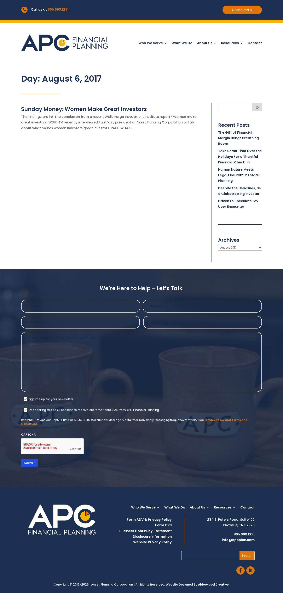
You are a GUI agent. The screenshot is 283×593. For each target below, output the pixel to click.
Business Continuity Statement (145, 531)
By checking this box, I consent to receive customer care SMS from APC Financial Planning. (94, 410)
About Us (204, 43)
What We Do (182, 43)
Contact (255, 43)
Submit (29, 463)
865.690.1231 (58, 9)
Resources (230, 43)
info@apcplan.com (238, 539)
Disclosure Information (152, 536)
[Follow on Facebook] (240, 570)
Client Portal (242, 9)
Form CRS (163, 525)
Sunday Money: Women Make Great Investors (84, 109)
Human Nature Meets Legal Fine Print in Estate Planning (238, 175)
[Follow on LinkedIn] (250, 570)
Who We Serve (150, 43)
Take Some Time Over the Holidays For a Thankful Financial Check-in (240, 156)
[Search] (257, 107)
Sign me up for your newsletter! (51, 399)
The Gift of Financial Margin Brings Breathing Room (238, 138)
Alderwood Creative (213, 584)
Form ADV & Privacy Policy (149, 519)
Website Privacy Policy (152, 542)
